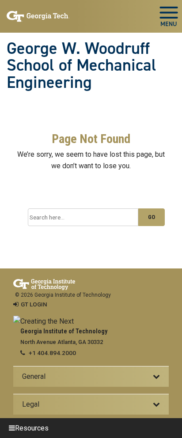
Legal (30, 404)
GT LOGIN (34, 304)
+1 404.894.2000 (52, 352)
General (34, 376)
